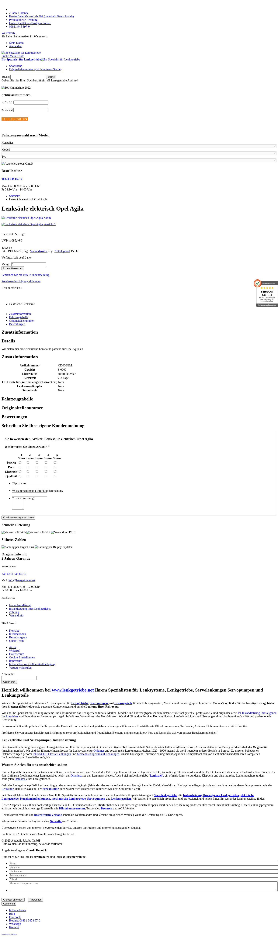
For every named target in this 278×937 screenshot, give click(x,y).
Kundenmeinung (23, 498)
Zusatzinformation (20, 313)
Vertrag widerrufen (20, 667)
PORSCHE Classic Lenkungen (52, 754)
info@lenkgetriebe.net (22, 580)
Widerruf (14, 650)
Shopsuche (15, 65)
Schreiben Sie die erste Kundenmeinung (25, 274)
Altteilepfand (62, 251)
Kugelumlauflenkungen (35, 798)
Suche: (6, 76)
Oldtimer (99, 750)
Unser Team (16, 640)
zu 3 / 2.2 (7, 109)
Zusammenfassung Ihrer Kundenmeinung (37, 490)
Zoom (47, 217)
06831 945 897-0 (19, 26)
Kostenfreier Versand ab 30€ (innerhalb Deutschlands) (41, 16)
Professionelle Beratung (23, 19)
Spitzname (19, 483)
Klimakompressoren (72, 808)
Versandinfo (16, 615)
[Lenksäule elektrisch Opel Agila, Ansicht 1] (29, 224)
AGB (12, 647)
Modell (6, 149)
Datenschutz (16, 654)
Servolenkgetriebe (165, 795)
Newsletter (8, 674)
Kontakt (14, 630)
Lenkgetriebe (79, 703)
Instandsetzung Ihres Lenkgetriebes (30, 608)
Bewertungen (17, 324)
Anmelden (15, 46)
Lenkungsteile (123, 703)
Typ (4, 156)
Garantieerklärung (20, 605)
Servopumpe (51, 788)
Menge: (6, 264)
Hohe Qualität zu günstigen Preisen (30, 23)
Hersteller (7, 142)
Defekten (20, 779)
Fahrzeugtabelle (18, 317)
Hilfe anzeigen (10, 127)
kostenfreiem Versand (48, 814)
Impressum (15, 660)
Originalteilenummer (21, 320)
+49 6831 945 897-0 (14, 573)
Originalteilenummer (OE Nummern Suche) (35, 69)
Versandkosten (38, 251)
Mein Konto (16, 42)
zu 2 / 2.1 (7, 102)
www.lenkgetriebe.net (73, 690)
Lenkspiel (156, 775)
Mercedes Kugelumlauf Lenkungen (98, 754)
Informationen (17, 634)
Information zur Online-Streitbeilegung (32, 664)
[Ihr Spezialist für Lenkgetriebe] (21, 52)
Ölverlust (76, 775)
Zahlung (14, 612)
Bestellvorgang (18, 637)
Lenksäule (8, 788)
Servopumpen (99, 703)
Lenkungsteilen (121, 798)
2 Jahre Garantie (19, 13)
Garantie (56, 821)
